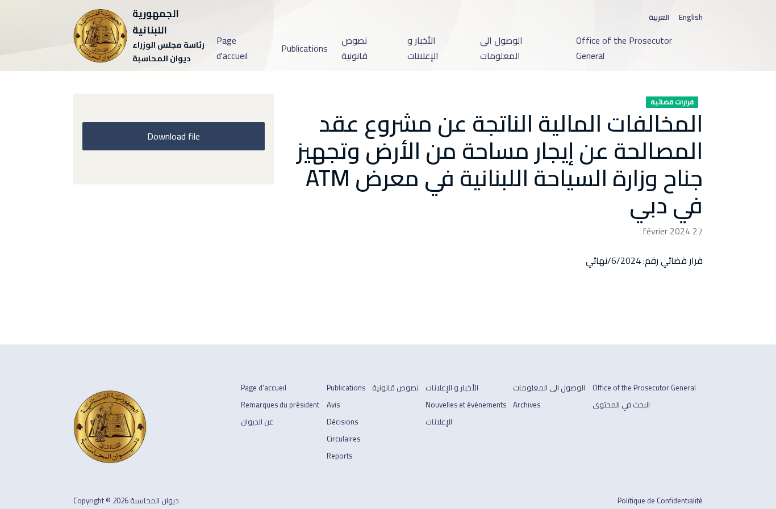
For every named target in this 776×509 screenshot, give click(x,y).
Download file (173, 136)
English (691, 17)
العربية (659, 17)
